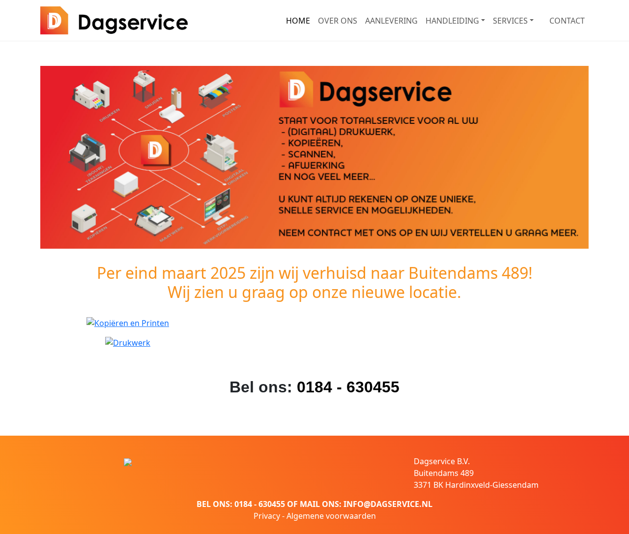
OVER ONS (337, 20)
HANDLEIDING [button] (452, 20)
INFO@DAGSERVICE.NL (387, 504)
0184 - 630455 (348, 387)
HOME (298, 20)
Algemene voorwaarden (331, 515)
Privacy (267, 515)
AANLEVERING (391, 20)
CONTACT (567, 20)
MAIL (310, 504)
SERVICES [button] (510, 20)
